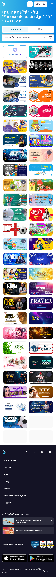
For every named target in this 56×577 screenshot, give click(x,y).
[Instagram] (34, 452)
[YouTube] (50, 452)
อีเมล (40, 29)
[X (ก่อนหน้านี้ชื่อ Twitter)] (42, 452)
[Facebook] (26, 452)
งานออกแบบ (15, 29)
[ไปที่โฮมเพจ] (3, 4)
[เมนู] (52, 4)
